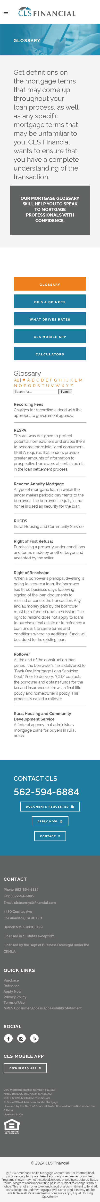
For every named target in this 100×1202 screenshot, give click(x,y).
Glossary (50, 284)
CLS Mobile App (50, 336)
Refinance (11, 985)
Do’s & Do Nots (50, 302)
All (16, 380)
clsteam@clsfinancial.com (35, 902)
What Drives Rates (50, 319)
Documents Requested (47, 806)
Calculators (50, 354)
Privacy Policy (15, 996)
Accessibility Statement (62, 1008)
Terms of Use (14, 1002)
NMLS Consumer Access (23, 1008)
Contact (48, 836)
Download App (23, 1068)
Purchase (11, 980)
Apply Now (48, 821)
